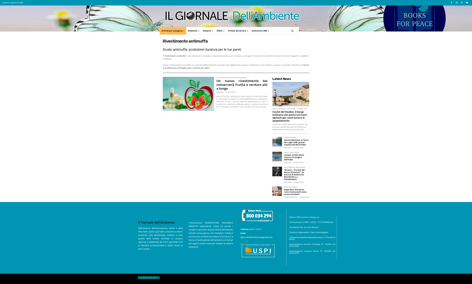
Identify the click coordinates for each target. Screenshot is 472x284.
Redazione (220, 92)
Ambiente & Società (290, 187)
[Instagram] (456, 2)
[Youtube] (467, 2)
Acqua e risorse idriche (291, 152)
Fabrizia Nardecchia (290, 197)
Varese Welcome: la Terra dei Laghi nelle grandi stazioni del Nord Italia (296, 142)
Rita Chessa (291, 109)
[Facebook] (451, 2)
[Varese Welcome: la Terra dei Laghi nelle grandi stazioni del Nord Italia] (277, 141)
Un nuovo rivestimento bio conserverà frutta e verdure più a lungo (241, 84)
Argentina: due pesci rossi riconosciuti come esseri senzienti (295, 191)
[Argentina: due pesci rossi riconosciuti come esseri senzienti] (277, 191)
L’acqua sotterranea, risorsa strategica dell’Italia (294, 157)
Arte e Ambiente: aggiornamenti (294, 167)
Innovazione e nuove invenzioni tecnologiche (231, 77)
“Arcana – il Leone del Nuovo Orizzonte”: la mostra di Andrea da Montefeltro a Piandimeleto (294, 175)
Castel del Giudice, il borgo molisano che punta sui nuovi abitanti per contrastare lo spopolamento (289, 116)
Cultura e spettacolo (279, 108)
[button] (292, 30)
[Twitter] (462, 2)
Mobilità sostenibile (290, 137)
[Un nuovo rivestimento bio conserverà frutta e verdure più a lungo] (188, 94)
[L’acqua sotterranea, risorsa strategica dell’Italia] (277, 156)
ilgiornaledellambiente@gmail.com (256, 237)
